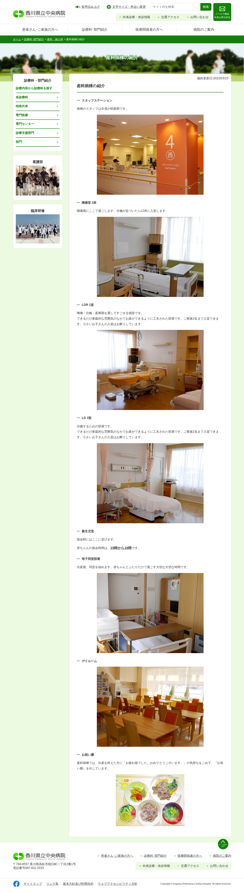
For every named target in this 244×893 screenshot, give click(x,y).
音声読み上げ (90, 6)
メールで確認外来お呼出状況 (222, 16)
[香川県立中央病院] (39, 13)
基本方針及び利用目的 (78, 883)
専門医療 (22, 115)
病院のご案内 (203, 29)
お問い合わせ (199, 17)
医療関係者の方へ (149, 29)
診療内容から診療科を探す (34, 88)
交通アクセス (170, 17)
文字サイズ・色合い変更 (129, 6)
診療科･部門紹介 (95, 29)
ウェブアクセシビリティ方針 (117, 883)
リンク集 (52, 883)
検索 (206, 6)
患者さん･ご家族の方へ (40, 29)
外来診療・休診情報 (136, 17)
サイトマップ (33, 883)
